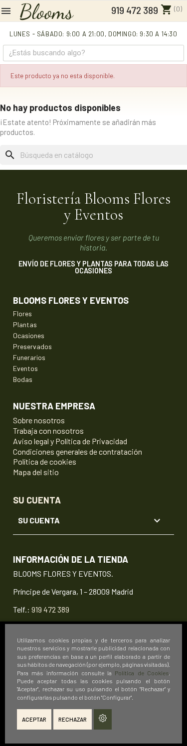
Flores (22, 313)
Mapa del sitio (36, 472)
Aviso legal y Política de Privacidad (70, 441)
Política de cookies (44, 461)
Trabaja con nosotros (48, 430)
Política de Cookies (142, 672)
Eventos (25, 368)
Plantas (25, 324)
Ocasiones (28, 335)
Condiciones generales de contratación (77, 451)
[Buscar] (175, 53)
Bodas (22, 379)
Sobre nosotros (39, 420)
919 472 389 (133, 10)
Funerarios (29, 357)
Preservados (32, 346)
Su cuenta (37, 500)
